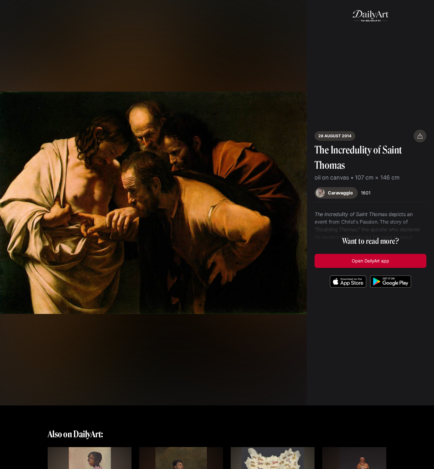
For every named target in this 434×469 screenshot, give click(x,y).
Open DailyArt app (370, 260)
